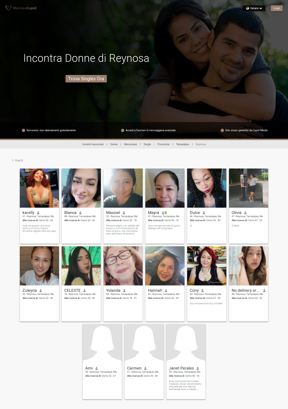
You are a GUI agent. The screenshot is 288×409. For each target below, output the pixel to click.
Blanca (70, 212)
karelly (28, 212)
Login (277, 8)
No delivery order (246, 290)
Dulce (195, 212)
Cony (194, 290)
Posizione (164, 144)
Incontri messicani (93, 144)
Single (147, 144)
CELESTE (72, 290)
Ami (89, 368)
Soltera (235, 225)
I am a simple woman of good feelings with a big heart (164, 227)
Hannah (155, 290)
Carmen (134, 368)
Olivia (237, 212)
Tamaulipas (182, 144)
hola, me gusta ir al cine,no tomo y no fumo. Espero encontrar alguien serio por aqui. (39, 228)
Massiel (113, 212)
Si (191, 225)
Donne (114, 144)
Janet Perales (181, 368)
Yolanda (113, 290)
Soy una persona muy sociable (206, 303)
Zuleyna (29, 290)
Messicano (130, 144)
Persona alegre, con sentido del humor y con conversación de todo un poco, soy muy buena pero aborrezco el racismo (122, 229)
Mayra (153, 212)
